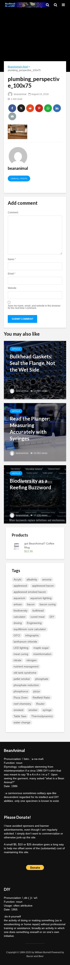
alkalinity (32, 579)
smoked (18, 710)
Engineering (34, 622)
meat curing (21, 654)
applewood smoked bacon (30, 591)
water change (22, 722)
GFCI (17, 635)
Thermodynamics (42, 716)
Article (16, 349)
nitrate (17, 660)
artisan (18, 604)
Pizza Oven (21, 697)
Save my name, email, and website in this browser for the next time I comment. (34, 307)
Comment (13, 212)
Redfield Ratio (41, 697)
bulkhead (38, 610)
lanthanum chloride (25, 641)
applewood (20, 585)
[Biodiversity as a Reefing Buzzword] (35, 494)
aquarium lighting (41, 598)
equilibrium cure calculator (30, 629)
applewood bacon (43, 585)
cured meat (38, 616)
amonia (46, 579)
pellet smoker (22, 678)
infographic (32, 635)
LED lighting (21, 647)
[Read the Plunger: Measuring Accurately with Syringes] (35, 432)
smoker (33, 710)
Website (12, 288)
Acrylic (18, 579)
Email (11, 274)
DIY (52, 616)
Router (40, 703)
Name (12, 259)
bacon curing (48, 604)
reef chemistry (22, 703)
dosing (18, 622)
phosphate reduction (26, 685)
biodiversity (20, 610)
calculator (19, 616)
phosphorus (21, 691)
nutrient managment (26, 666)
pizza (36, 691)
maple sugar (41, 647)
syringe (47, 710)
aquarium (19, 598)
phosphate (41, 678)
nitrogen (31, 660)
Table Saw (20, 716)
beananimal (19, 94)
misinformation (42, 654)
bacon (31, 604)
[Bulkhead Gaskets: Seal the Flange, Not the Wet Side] (35, 369)
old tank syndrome (25, 672)
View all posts (19, 179)
